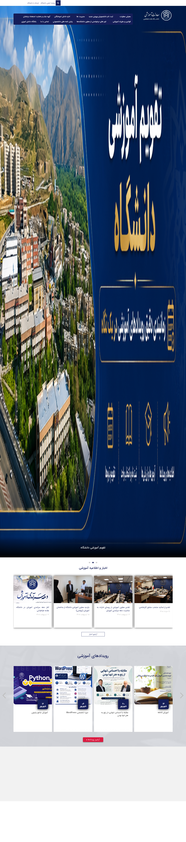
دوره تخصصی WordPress (117, 712)
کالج (154, 834)
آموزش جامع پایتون (80, 712)
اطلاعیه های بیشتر (94, 791)
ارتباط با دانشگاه (33, 3)
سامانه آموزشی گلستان (32, 834)
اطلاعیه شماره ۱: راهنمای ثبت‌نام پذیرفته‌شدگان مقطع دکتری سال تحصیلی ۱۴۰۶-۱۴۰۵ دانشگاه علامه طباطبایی (33, 771)
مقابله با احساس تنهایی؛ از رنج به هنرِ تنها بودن (154, 714)
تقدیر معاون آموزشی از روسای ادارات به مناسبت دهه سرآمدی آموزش (153, 609)
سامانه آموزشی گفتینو (72, 834)
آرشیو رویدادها (94, 739)
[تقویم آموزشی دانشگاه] (93, 281)
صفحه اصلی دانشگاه (48, 3)
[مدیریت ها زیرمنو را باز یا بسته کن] (73, 16)
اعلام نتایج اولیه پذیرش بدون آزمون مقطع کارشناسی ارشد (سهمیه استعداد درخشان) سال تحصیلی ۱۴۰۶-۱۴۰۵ (139, 770)
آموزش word (42, 712)
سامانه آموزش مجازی (113, 834)
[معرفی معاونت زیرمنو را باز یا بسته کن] (116, 16)
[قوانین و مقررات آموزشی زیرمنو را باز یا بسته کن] (109, 21)
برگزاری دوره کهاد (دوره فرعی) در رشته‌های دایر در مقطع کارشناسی (32, 609)
